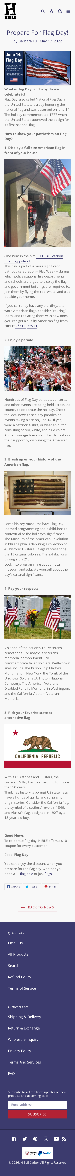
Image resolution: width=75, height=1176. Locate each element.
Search (13, 965)
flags (48, 873)
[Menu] (68, 11)
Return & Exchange (24, 1028)
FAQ (11, 1073)
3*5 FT (32, 326)
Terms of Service (22, 988)
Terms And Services (24, 1062)
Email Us (15, 942)
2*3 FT (20, 326)
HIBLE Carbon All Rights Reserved (43, 1162)
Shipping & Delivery (24, 1016)
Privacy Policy (19, 1050)
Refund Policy (19, 977)
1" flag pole (24, 873)
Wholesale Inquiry (23, 1039)
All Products (18, 954)
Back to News (40, 907)
